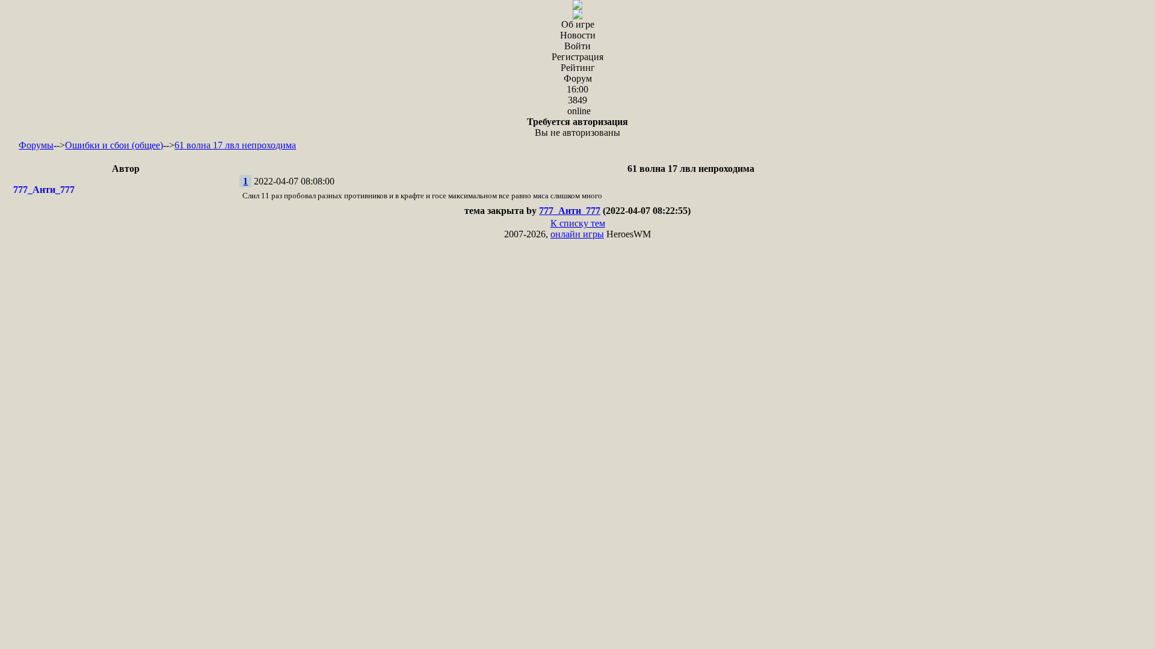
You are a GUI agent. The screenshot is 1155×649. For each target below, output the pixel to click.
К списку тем (577, 223)
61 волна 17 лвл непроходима (235, 145)
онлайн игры (577, 234)
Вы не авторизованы (577, 127)
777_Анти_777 (44, 189)
